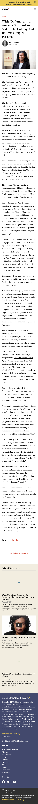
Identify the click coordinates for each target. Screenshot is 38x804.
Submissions (6, 755)
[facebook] (3, 781)
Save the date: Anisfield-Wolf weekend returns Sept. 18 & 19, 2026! (19, 3)
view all (18, 568)
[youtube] (14, 782)
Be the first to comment (19, 553)
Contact (5, 767)
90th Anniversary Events (10, 749)
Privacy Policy (6, 772)
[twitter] (8, 782)
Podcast (5, 760)
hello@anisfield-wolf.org (11, 734)
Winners (5, 752)
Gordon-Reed (7, 351)
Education (5, 762)
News (4, 16)
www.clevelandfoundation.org (13, 800)
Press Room (6, 770)
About (4, 765)
